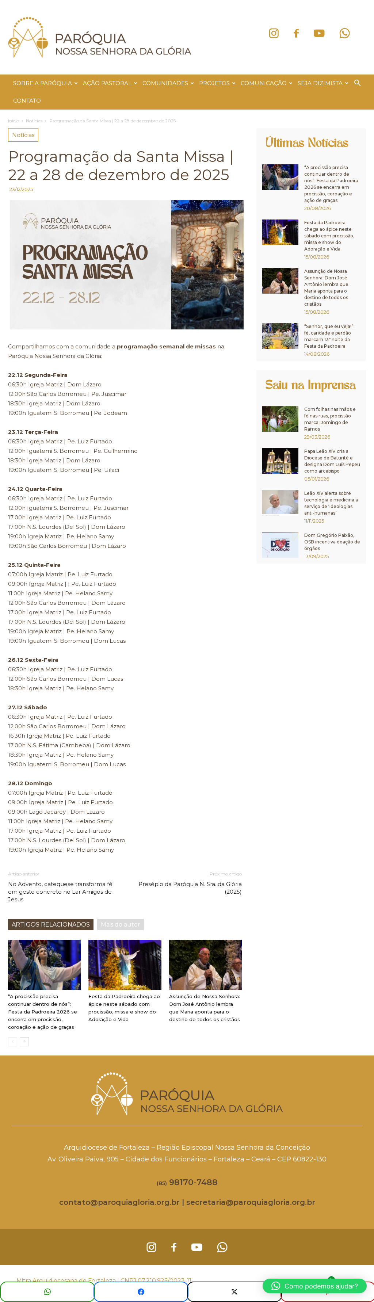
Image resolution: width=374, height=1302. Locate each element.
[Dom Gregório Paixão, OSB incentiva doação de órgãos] (280, 545)
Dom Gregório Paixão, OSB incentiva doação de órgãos (332, 541)
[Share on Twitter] (234, 1292)
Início (13, 120)
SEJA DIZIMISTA (320, 83)
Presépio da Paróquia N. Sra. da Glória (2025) (190, 888)
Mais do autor (120, 924)
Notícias (34, 120)
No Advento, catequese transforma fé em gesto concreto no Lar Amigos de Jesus (60, 892)
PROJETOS (214, 83)
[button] (357, 83)
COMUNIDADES (165, 83)
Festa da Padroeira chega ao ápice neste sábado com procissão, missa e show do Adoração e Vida (329, 236)
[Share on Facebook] (141, 1292)
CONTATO (27, 100)
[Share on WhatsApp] (47, 1292)
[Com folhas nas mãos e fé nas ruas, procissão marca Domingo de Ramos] (280, 419)
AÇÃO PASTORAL (107, 83)
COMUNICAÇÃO (264, 83)
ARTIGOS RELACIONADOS (51, 924)
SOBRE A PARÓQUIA (42, 83)
